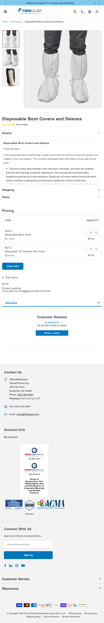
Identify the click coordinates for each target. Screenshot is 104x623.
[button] (5, 12)
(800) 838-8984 (25, 394)
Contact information (71, 616)
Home (5, 21)
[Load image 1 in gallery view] (11, 39)
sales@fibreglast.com (28, 414)
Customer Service (16, 578)
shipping (26, 290)
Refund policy (75, 613)
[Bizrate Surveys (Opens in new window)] (18, 508)
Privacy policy (90, 613)
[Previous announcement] (5, 3)
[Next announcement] (95, 3)
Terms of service (51, 616)
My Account (11, 437)
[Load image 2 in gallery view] (11, 58)
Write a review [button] (52, 332)
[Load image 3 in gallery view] (11, 77)
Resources (10, 588)
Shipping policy (33, 616)
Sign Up (28, 555)
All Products (16, 21)
